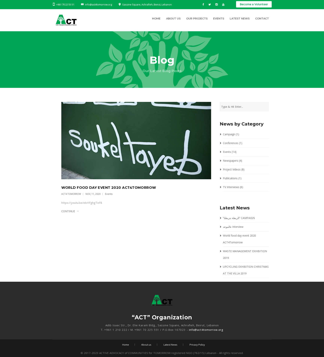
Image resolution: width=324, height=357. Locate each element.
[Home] (86, 21)
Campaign (229, 134)
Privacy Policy (197, 344)
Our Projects (197, 18)
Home (156, 18)
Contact (262, 18)
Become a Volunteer (254, 4)
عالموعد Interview (233, 227)
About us (173, 18)
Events (218, 18)
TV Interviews (231, 187)
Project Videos (232, 169)
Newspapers (230, 160)
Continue (68, 211)
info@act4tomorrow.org (206, 330)
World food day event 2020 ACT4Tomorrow (108, 188)
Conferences (230, 143)
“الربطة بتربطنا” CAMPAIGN (239, 218)
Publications (230, 178)
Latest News (240, 18)
